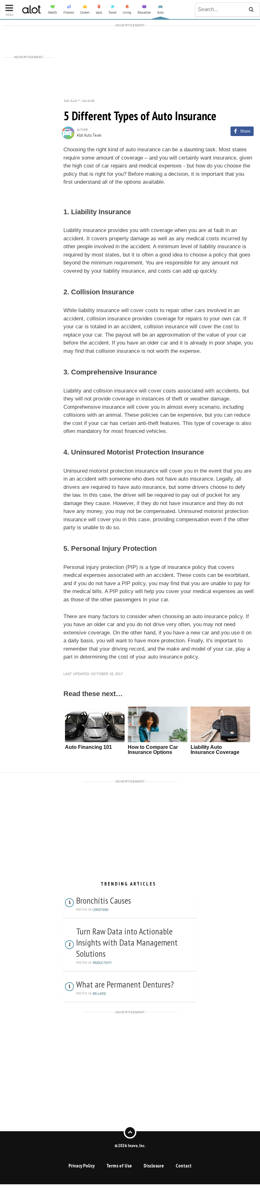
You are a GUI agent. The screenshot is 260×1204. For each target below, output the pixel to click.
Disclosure (154, 1165)
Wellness (99, 993)
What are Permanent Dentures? (125, 984)
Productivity (102, 963)
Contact (184, 1165)
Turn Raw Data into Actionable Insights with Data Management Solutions (127, 942)
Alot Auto (70, 99)
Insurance (87, 99)
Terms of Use (119, 1165)
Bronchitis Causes (103, 900)
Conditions (100, 910)
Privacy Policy (81, 1165)
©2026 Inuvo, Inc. (130, 1145)
